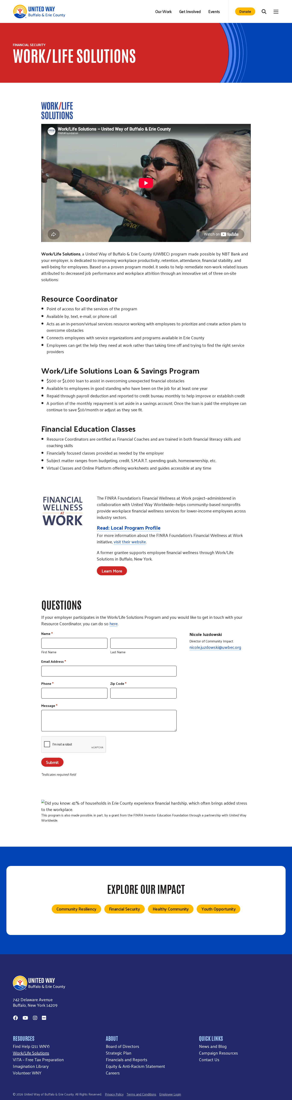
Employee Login (170, 1094)
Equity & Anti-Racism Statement (135, 1066)
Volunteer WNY (27, 1073)
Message (49, 705)
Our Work (163, 11)
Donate (245, 11)
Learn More (112, 571)
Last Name (117, 652)
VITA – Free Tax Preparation (38, 1059)
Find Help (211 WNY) (31, 1046)
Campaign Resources (218, 1053)
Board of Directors (122, 1046)
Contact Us (209, 1059)
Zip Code (118, 683)
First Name (48, 652)
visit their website (130, 541)
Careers (113, 1073)
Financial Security (124, 909)
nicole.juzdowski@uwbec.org (215, 647)
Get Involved (190, 11)
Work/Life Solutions (31, 1053)
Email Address (53, 661)
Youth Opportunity (218, 909)
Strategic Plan (118, 1053)
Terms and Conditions (141, 1094)
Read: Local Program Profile (129, 527)
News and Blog (213, 1046)
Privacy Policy (114, 1094)
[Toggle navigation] (276, 11)
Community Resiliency (76, 909)
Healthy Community (171, 909)
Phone (47, 683)
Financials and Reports (126, 1059)
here (113, 623)
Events (214, 11)
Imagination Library (31, 1066)
